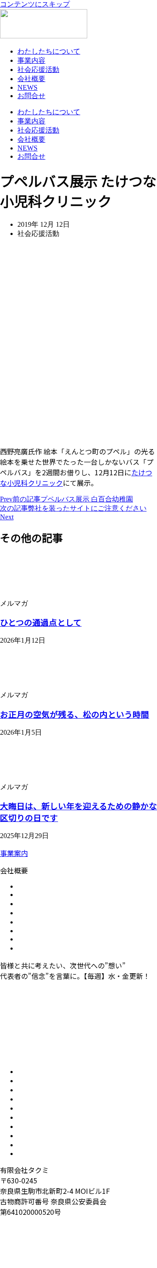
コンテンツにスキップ (35, 4)
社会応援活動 (38, 69)
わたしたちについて (48, 51)
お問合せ (31, 95)
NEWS (27, 87)
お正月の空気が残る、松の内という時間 (74, 714)
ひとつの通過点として (41, 622)
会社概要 (31, 78)
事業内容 (31, 60)
